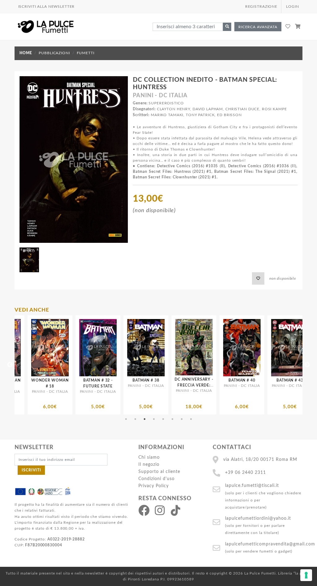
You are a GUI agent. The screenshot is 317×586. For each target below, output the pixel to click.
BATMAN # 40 (201, 380)
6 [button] (172, 419)
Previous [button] (10, 365)
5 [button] (163, 419)
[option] (56, 364)
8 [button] (191, 419)
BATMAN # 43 (249, 380)
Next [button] (307, 365)
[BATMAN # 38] (105, 348)
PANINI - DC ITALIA (160, 95)
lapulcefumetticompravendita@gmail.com (270, 544)
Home (26, 53)
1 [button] (126, 419)
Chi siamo (149, 457)
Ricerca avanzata (257, 27)
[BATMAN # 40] (201, 348)
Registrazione (261, 6)
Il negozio (148, 464)
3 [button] (144, 419)
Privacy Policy (153, 485)
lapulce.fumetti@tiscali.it (252, 485)
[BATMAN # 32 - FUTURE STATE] (57, 348)
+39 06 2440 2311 (245, 472)
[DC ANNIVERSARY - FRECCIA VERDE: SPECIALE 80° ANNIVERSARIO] (153, 347)
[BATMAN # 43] (249, 348)
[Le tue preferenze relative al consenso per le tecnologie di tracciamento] (306, 575)
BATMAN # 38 (105, 380)
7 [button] (182, 419)
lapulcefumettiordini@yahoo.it (258, 518)
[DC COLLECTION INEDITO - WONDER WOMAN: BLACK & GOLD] (297, 347)
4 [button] (154, 419)
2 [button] (135, 419)
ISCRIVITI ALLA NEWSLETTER (46, 6)
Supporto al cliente (159, 471)
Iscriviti (31, 470)
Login (292, 6)
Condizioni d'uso (156, 478)
